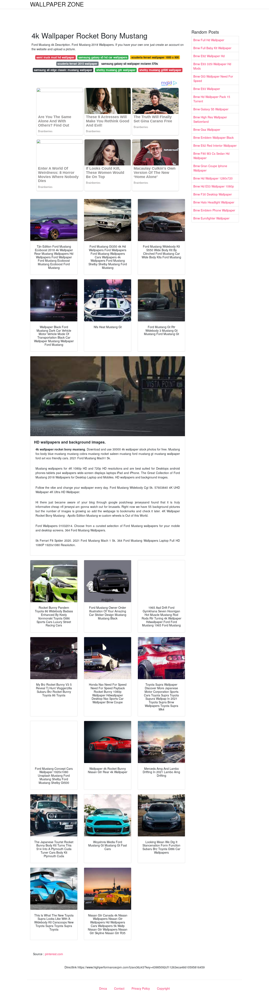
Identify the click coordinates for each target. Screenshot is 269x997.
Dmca (103, 988)
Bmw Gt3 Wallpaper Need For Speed (213, 78)
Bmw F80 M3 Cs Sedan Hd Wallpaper (211, 155)
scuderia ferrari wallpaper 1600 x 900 (155, 57)
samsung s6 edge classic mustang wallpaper (63, 70)
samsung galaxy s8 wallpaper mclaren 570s (129, 64)
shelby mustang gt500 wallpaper (160, 70)
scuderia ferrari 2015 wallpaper (77, 64)
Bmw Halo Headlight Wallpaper (213, 202)
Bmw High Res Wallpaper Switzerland (210, 119)
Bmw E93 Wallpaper (206, 89)
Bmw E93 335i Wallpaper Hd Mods (212, 66)
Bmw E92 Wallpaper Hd (209, 56)
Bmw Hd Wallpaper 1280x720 (213, 178)
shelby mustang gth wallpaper (116, 70)
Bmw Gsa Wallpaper (206, 129)
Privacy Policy (141, 988)
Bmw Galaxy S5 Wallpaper (210, 109)
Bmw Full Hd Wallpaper (208, 40)
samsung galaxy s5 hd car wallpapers (102, 57)
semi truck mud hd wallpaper (55, 57)
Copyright (163, 988)
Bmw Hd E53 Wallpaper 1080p (213, 186)
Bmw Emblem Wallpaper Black (213, 137)
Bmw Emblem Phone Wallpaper (214, 210)
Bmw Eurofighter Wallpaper (211, 218)
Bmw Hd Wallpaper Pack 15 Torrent (211, 99)
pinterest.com (54, 954)
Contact (119, 988)
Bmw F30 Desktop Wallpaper (212, 194)
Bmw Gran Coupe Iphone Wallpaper (210, 168)
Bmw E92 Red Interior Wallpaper (215, 145)
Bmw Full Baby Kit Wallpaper (212, 48)
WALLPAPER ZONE (57, 4)
